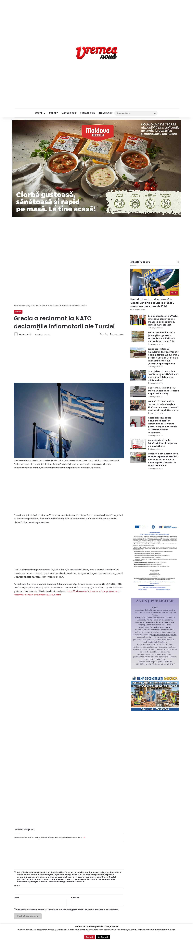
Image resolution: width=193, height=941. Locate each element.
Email (16, 897)
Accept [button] (89, 937)
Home (19, 305)
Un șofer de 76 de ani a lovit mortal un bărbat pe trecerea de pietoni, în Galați (163, 390)
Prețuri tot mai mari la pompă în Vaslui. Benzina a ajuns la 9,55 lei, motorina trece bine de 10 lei (152, 303)
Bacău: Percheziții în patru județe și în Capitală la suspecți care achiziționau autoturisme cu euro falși (161, 337)
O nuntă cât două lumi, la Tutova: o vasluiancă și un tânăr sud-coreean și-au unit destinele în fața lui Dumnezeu (163, 406)
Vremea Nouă (25, 334)
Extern (26, 305)
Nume (17, 885)
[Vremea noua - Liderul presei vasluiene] (96, 53)
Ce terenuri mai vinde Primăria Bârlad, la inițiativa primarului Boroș (162, 443)
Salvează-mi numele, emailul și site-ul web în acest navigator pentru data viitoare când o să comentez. (67, 909)
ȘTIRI (40, 113)
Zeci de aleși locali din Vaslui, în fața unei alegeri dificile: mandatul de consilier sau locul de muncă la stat (163, 320)
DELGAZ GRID (88, 113)
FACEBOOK (106, 113)
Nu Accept (103, 937)
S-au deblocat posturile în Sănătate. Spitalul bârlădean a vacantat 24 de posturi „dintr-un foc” (163, 376)
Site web (75, 897)
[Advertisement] (96, 19)
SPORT (54, 113)
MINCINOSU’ (70, 113)
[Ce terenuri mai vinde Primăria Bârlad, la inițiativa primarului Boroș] (138, 444)
